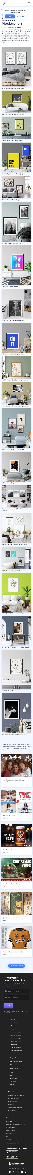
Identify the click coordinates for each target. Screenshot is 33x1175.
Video (11, 1072)
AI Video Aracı (10, 1121)
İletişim (13, 1026)
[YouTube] (22, 1172)
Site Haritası (14, 1044)
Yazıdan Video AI (10, 1130)
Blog (11, 1064)
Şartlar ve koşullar (16, 1041)
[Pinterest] (13, 1172)
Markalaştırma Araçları (16, 1061)
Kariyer (13, 1029)
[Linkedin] (26, 1172)
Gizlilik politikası (15, 1038)
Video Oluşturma (13, 1110)
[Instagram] (10, 1172)
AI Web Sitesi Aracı (11, 1133)
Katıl (8, 1005)
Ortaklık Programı (16, 1035)
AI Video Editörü (10, 1127)
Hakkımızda (14, 1022)
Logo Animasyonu (13, 1101)
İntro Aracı (11, 1104)
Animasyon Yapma (13, 1098)
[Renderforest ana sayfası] (4, 3)
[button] (24, 775)
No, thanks (21, 16)
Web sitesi (13, 1081)
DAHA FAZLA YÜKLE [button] (16, 966)
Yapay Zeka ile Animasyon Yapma (15, 1124)
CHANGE (10, 16)
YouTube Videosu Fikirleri (13, 1143)
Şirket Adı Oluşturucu (12, 1136)
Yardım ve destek (16, 1032)
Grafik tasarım (14, 1078)
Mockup (12, 1084)
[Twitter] (18, 1172)
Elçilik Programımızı (16, 1050)
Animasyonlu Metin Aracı (15, 1107)
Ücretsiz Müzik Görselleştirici (16, 1095)
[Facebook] (6, 1172)
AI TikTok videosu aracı (12, 1140)
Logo (11, 1075)
